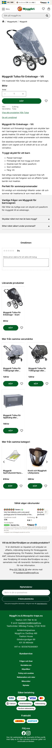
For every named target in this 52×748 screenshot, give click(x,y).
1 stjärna (4, 251)
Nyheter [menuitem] (26, 685)
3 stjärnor (9, 251)
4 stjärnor (11, 251)
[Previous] (4, 468)
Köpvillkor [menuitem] (26, 669)
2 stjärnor (6, 251)
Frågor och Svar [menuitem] (26, 661)
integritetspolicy (42, 603)
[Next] (46, 468)
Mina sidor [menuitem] (26, 681)
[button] (5, 9)
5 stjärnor (13, 251)
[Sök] (47, 15)
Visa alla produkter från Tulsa (15, 112)
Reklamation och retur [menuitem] (26, 677)
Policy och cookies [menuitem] (26, 673)
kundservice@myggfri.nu (27, 572)
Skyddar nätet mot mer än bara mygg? (19, 219)
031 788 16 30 (20, 569)
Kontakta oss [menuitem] (26, 665)
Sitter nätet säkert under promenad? (18, 226)
